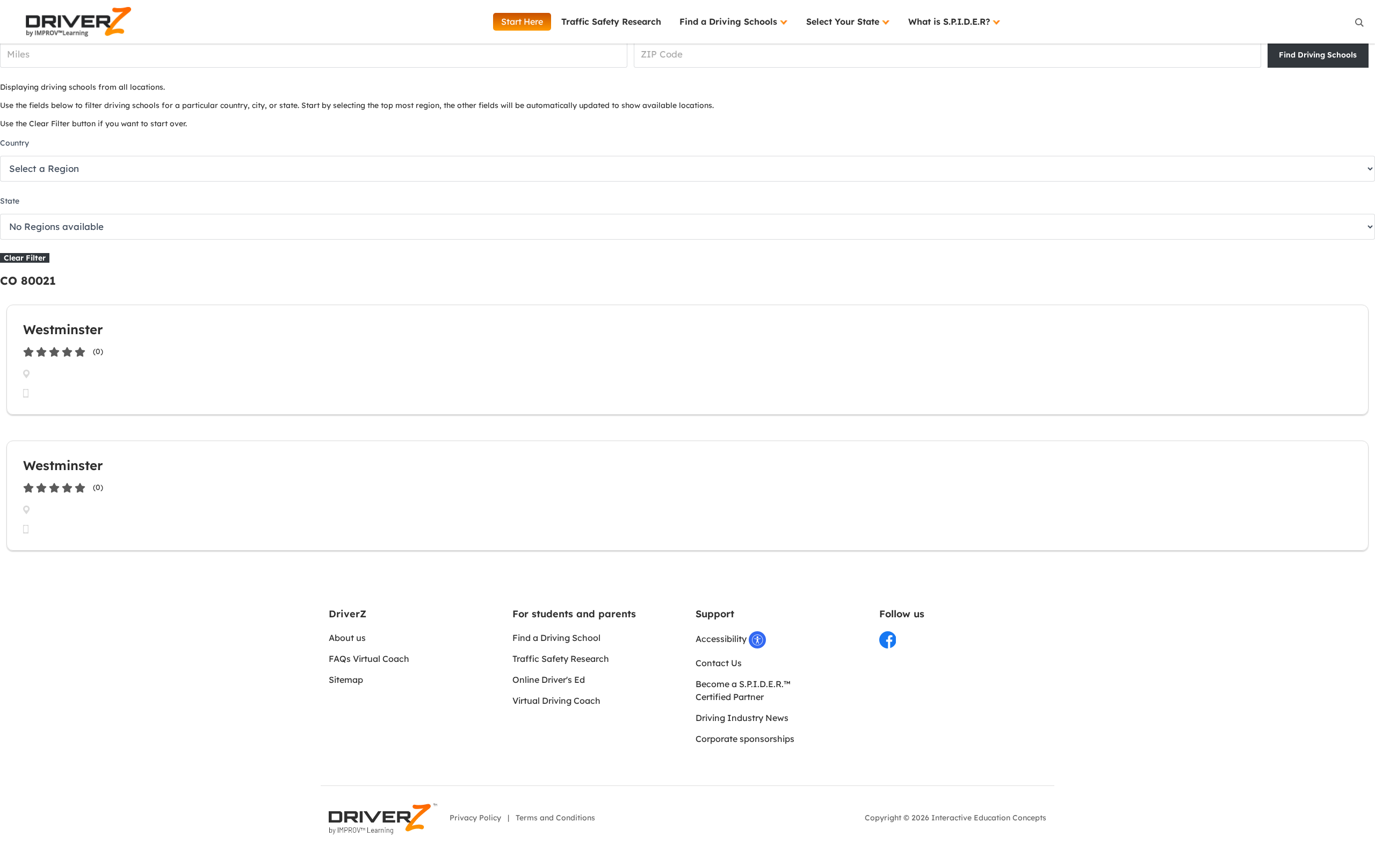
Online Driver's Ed (548, 679)
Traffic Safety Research (611, 21)
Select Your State (844, 21)
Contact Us (719, 663)
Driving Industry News (742, 717)
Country (14, 143)
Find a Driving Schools (729, 21)
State (9, 201)
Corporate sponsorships (745, 738)
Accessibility (722, 638)
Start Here (522, 21)
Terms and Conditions (555, 818)
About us (347, 637)
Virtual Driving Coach (556, 700)
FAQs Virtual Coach (369, 658)
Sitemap (346, 679)
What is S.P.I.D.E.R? (950, 21)
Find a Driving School (556, 637)
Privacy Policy (475, 818)
